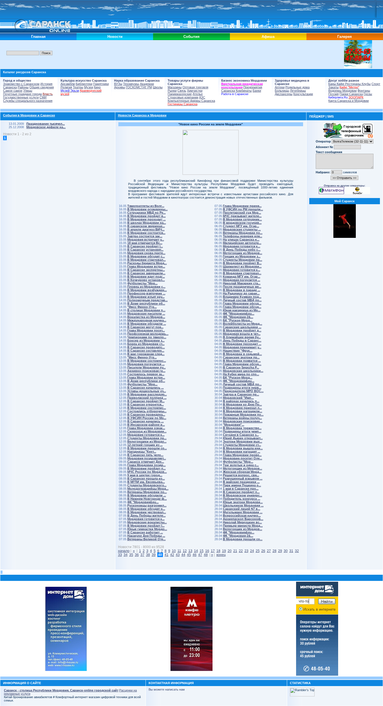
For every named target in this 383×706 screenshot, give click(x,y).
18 (218, 551)
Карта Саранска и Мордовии (348, 100)
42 (172, 555)
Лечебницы (298, 90)
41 (167, 555)
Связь (181, 90)
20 (230, 551)
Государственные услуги (21, 97)
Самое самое (12, 90)
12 (185, 551)
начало (124, 551)
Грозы (368, 94)
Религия (66, 87)
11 (179, 551)
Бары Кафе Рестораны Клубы (349, 84)
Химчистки (194, 90)
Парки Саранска (351, 94)
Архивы (119, 87)
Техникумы (131, 84)
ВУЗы (118, 84)
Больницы (282, 90)
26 (263, 551)
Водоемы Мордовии (342, 90)
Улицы (27, 90)
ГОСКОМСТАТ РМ (139, 87)
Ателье (198, 94)
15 (202, 551)
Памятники (101, 84)
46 (195, 555)
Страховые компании (183, 97)
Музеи (88, 87)
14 (196, 551)
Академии (147, 84)
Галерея (344, 37)
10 (174, 551)
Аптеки (280, 87)
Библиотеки (84, 84)
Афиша (268, 37)
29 (280, 551)
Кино (97, 87)
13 (190, 551)
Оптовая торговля (195, 87)
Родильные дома (297, 87)
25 (258, 551)
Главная (38, 37)
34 (126, 555)
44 (183, 555)
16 (207, 551)
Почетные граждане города (22, 94)
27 (269, 551)
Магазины (175, 87)
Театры (78, 87)
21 (235, 551)
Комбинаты (244, 90)
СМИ (43, 97)
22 (241, 551)
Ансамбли (68, 84)
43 (178, 555)
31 (291, 551)
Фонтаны (363, 90)
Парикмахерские (180, 94)
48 (206, 555)
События (191, 37)
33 (120, 555)
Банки (257, 90)
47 (200, 555)
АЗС (202, 97)
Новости (115, 37)
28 (274, 551)
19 (224, 551)
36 (137, 555)
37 (142, 555)
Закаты (333, 87)
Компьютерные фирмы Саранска (191, 100)
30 (286, 551)
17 (213, 551)
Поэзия (333, 94)
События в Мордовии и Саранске (29, 115)
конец (221, 555)
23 (246, 551)
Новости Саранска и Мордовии (142, 115)
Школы (158, 87)
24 (252, 551)
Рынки (172, 90)
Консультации (303, 94)
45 (189, 555)
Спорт (376, 84)
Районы (23, 87)
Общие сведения (41, 87)
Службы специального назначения (27, 100)
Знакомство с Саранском (21, 84)
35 (131, 555)
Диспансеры (283, 94)
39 (154, 555)
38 (148, 555)
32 (297, 551)
